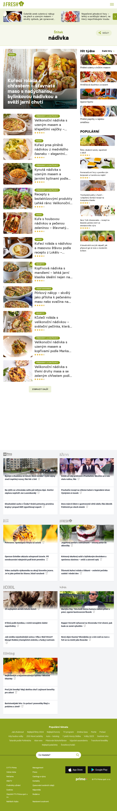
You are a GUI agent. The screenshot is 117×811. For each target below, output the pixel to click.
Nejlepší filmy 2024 (35, 732)
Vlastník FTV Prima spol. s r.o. (17, 795)
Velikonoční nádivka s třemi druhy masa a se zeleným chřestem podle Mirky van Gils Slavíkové (53, 371)
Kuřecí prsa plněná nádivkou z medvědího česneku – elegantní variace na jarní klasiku (52, 149)
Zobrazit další (40, 389)
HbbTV (9, 781)
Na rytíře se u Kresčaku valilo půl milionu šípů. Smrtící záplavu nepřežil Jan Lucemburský (29, 491)
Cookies (9, 790)
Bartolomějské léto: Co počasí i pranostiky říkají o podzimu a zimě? (27, 705)
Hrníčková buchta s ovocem (94, 84)
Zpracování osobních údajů (43, 785)
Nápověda (37, 790)
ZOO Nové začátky (35, 736)
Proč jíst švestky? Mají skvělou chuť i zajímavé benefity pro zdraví (30, 691)
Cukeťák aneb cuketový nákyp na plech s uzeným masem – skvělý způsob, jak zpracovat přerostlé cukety (39, 17)
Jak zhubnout (18, 732)
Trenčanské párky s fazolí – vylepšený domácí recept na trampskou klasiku (92, 197)
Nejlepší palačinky (50, 745)
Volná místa (11, 772)
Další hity (107, 51)
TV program (68, 732)
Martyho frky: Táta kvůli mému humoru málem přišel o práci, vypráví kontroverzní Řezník (85, 610)
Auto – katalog (52, 736)
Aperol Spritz (86, 101)
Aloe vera (38, 740)
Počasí (102, 732)
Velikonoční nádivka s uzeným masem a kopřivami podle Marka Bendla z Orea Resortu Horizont (52, 346)
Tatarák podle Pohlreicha (20, 740)
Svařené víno (102, 736)
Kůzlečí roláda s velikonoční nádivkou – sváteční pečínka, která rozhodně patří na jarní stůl (52, 322)
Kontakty (36, 781)
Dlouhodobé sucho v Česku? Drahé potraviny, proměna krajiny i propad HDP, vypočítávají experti (29, 505)
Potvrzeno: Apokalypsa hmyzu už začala (23, 542)
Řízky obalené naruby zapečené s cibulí (93, 151)
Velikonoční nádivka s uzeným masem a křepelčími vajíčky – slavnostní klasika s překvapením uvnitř (51, 124)
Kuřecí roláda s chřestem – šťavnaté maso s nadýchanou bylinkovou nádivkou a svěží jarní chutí (32, 91)
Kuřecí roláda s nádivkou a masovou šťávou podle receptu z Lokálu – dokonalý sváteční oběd (53, 248)
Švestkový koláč (68, 745)
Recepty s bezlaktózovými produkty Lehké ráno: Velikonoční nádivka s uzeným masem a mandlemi (53, 198)
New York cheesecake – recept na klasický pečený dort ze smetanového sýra (94, 223)
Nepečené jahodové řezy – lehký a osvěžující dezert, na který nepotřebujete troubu (95, 16)
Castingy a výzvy (39, 776)
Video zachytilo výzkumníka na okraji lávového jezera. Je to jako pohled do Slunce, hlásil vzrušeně (29, 572)
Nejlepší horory (53, 732)
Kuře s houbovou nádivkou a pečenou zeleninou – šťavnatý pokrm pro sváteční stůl (52, 223)
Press (35, 772)
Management (38, 768)
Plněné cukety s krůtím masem (95, 67)
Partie (93, 732)
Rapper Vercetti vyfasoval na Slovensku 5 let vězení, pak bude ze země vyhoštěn (86, 624)
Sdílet (104, 34)
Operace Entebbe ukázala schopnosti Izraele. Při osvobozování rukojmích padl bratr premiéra (27, 558)
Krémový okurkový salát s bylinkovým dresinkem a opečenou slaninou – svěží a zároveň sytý (83, 558)
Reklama (10, 776)
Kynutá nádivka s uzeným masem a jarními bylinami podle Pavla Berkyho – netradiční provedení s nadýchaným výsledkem (53, 174)
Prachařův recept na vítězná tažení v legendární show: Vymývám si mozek (85, 491)
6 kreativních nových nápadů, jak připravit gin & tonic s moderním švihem (93, 248)
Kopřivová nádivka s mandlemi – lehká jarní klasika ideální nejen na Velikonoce (52, 272)
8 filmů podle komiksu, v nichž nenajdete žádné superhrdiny (26, 624)
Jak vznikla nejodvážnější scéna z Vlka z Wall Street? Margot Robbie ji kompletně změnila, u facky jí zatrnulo (30, 638)
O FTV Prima (11, 768)
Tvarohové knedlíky (99, 740)
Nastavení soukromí (41, 801)
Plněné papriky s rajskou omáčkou (92, 121)
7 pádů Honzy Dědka (71, 736)
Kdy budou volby (16, 736)
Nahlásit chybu (12, 801)
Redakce (36, 794)
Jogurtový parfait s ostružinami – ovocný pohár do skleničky (84, 544)
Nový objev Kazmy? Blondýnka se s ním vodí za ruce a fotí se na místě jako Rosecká (85, 638)
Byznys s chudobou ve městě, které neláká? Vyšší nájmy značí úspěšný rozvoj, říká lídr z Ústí (30, 477)
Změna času (82, 732)
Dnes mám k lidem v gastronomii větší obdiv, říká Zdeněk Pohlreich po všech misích (86, 505)
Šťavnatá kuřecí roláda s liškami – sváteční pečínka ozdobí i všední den (84, 572)
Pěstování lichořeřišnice (56, 740)
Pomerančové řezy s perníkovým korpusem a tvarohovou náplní (94, 173)
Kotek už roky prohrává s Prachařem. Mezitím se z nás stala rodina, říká (85, 477)
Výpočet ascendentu (79, 740)
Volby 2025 (89, 736)
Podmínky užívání (13, 785)
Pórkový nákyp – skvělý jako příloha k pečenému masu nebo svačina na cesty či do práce (53, 297)
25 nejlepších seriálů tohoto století (21, 609)
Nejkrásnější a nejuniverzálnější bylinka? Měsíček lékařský (27, 677)
